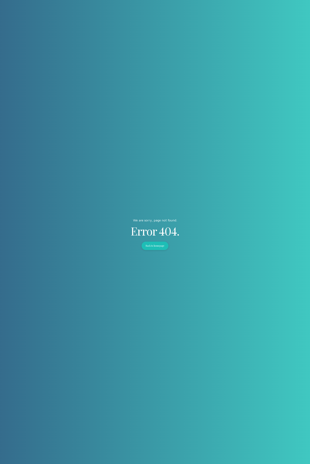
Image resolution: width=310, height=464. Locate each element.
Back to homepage (155, 245)
